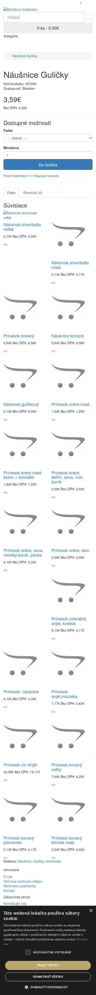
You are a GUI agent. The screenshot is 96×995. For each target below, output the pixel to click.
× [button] (91, 911)
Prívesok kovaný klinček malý (66, 840)
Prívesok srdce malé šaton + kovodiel (22, 474)
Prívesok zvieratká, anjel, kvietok (69, 621)
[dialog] (48, 950)
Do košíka (48, 164)
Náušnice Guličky (25, 56)
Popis (11, 192)
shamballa (53, 861)
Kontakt (9, 890)
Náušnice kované (67, 336)
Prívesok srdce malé (70, 404)
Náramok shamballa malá (70, 264)
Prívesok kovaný (18, 336)
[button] (48, 987)
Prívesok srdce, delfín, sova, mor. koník (67, 477)
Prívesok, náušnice (21, 691)
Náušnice (24, 861)
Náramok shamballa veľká (22, 226)
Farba (8, 130)
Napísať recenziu (46, 175)
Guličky (38, 861)
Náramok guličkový (21, 404)
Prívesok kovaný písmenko (18, 840)
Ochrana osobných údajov (22, 881)
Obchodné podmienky (19, 886)
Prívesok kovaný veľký (66, 767)
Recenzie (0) (32, 192)
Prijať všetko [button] (48, 965)
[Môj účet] (80, 2)
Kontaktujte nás (14, 903)
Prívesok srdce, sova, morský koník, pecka (23, 552)
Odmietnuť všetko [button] (48, 977)
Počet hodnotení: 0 (17, 175)
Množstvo (11, 147)
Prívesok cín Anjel (20, 765)
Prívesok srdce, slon (70, 550)
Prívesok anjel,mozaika (64, 693)
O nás (7, 876)
